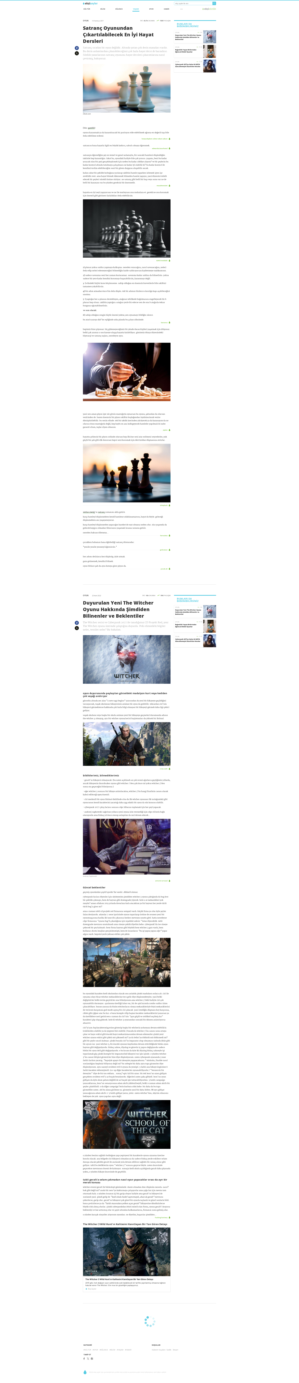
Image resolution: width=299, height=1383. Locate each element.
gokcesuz (164, 550)
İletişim (175, 1350)
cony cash (164, 769)
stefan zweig (89, 512)
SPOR (151, 9)
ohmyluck (164, 505)
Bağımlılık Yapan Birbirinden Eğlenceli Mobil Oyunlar (185, 51)
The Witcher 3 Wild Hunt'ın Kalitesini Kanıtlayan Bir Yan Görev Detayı (119, 1279)
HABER (166, 9)
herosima (164, 535)
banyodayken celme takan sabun (155, 139)
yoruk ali (164, 569)
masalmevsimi (162, 186)
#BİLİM (112, 1350)
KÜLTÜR (87, 9)
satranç (101, 512)
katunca (164, 322)
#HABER (128, 1350)
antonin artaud (161, 881)
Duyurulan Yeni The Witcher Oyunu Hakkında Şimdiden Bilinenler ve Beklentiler (188, 37)
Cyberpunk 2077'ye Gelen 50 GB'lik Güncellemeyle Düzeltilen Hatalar (187, 65)
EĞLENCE (119, 9)
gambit (91, 128)
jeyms (165, 430)
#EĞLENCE (104, 1350)
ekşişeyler (93, 3)
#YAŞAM (120, 1350)
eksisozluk (209, 9)
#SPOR (95, 1350)
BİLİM (102, 9)
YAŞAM (136, 9)
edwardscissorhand (160, 148)
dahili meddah (162, 260)
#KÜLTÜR (87, 1350)
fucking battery (161, 1217)
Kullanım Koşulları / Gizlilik (161, 1350)
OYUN (86, 20)
